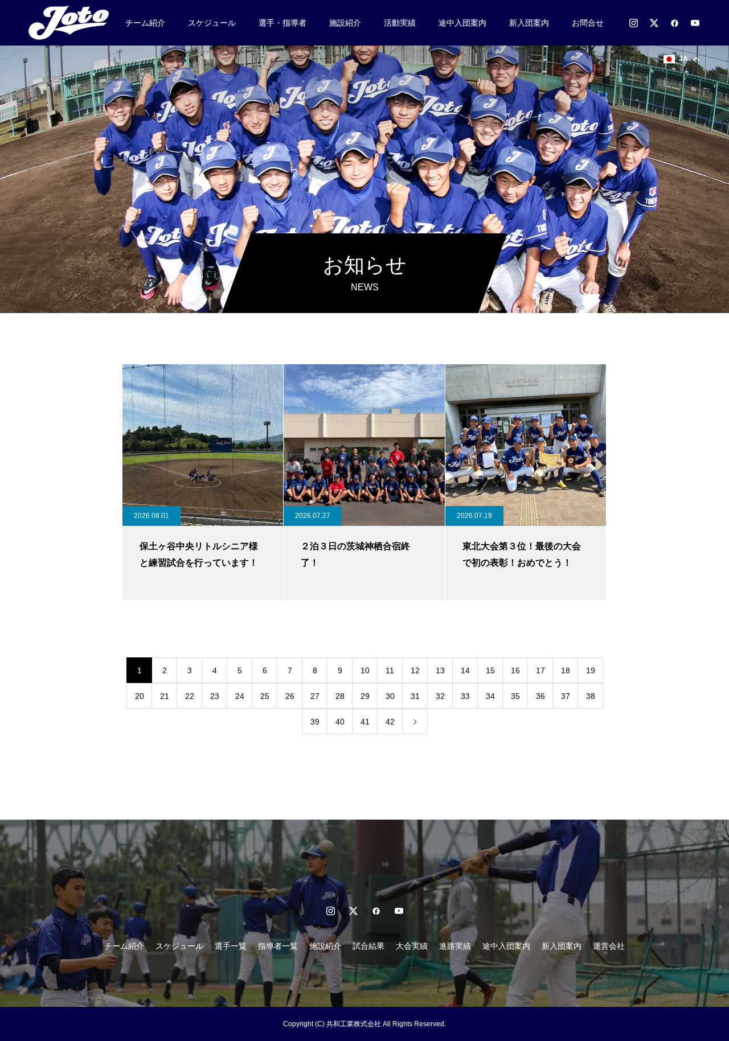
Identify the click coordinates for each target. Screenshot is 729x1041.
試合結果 (368, 946)
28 (340, 696)
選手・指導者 (282, 22)
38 (590, 696)
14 (465, 670)
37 (565, 696)
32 (440, 696)
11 (390, 670)
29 (365, 696)
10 (365, 670)
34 (490, 696)
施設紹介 (345, 22)
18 (565, 670)
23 (214, 696)
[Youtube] (695, 22)
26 (289, 696)
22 (189, 696)
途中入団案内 (462, 22)
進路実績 (455, 946)
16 (515, 670)
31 (415, 696)
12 (415, 670)
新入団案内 (529, 22)
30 (390, 696)
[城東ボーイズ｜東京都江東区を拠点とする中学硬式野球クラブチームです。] (72, 23)
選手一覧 (231, 946)
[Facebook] (674, 22)
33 (465, 696)
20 (139, 696)
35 (515, 696)
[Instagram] (633, 22)
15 (490, 670)
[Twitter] (654, 22)
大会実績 (412, 946)
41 (365, 721)
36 (540, 696)
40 (340, 721)
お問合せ (588, 22)
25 (264, 696)
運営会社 (609, 946)
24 (239, 696)
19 (590, 670)
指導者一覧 (278, 946)
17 (540, 670)
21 (164, 696)
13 (440, 670)
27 (315, 696)
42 (390, 721)
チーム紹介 (145, 22)
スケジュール (212, 22)
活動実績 (400, 22)
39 (315, 721)
